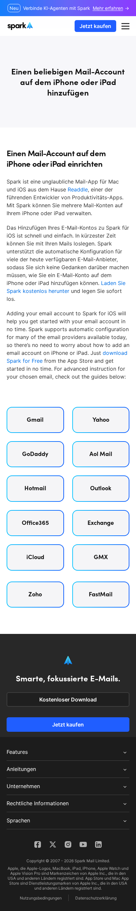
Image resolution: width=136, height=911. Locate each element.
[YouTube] (83, 844)
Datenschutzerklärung (96, 898)
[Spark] (21, 26)
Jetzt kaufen (95, 26)
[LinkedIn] (98, 844)
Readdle (78, 189)
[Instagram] (68, 844)
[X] (53, 844)
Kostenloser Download (68, 699)
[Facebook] (38, 844)
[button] (125, 26)
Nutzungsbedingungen (41, 898)
